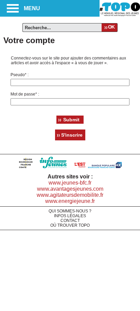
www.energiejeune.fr (70, 201)
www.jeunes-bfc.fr (70, 183)
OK (111, 27)
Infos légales (70, 215)
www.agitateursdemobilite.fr (70, 195)
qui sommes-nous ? (70, 211)
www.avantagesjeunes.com (70, 189)
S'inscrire (72, 135)
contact (70, 220)
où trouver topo (70, 225)
